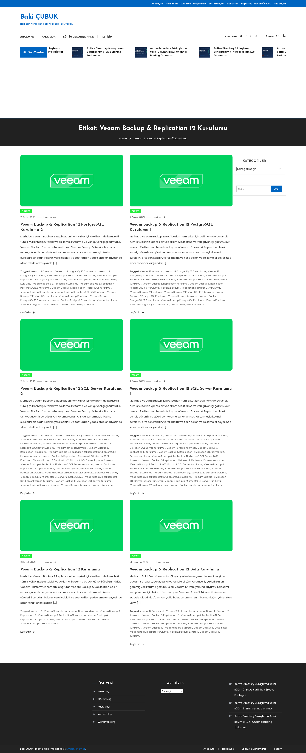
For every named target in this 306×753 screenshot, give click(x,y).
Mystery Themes (75, 749)
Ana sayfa (280, 3)
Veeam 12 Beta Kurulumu (180, 611)
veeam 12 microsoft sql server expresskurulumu (70, 443)
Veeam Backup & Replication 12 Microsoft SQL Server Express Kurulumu (73, 460)
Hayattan (232, 3)
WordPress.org (106, 722)
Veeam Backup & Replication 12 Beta (202, 615)
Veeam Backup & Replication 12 (161, 615)
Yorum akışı (105, 714)
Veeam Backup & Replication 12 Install (164, 623)
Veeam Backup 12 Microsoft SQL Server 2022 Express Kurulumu (81, 472)
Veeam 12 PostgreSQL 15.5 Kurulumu (76, 271)
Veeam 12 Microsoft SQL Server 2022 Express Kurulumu (86, 435)
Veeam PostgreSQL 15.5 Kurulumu (40, 304)
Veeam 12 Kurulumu (42, 271)
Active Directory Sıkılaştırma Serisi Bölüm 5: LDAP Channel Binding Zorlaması (162, 52)
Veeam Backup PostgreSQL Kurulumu (73, 300)
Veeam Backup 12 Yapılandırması (40, 485)
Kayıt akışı (104, 706)
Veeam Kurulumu (107, 300)
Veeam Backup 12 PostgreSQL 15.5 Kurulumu (80, 292)
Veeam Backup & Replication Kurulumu (55, 283)
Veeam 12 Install (206, 611)
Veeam (26, 210)
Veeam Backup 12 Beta (178, 627)
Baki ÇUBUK (39, 17)
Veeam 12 (36, 611)
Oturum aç (105, 699)
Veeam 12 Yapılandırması (71, 448)
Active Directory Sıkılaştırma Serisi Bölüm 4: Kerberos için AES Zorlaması (227, 52)
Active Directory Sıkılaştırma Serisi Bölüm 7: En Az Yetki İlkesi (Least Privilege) (255, 689)
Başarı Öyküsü (262, 3)
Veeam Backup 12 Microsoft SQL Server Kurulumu (84, 481)
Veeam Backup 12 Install (184, 631)
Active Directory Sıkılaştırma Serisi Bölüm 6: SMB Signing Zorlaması (98, 52)
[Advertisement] (153, 87)
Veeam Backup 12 (66, 619)
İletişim (107, 36)
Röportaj (246, 3)
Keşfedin (26, 312)
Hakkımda (172, 3)
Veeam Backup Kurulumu (73, 296)
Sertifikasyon (216, 3)
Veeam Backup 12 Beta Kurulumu (149, 631)
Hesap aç (103, 691)
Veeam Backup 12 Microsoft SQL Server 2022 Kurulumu (52, 477)
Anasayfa (157, 3)
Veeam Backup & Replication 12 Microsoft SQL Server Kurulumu (57, 464)
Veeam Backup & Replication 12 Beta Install (154, 619)
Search (270, 36)
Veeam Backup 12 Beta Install (210, 627)
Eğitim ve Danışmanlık (193, 3)
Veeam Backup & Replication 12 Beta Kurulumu (174, 569)
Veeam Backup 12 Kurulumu (37, 292)
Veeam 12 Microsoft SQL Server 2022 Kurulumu (47, 439)
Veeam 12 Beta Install (152, 611)
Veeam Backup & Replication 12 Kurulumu (71, 275)
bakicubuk (50, 217)
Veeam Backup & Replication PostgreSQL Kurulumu (81, 287)
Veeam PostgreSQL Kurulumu (78, 304)
